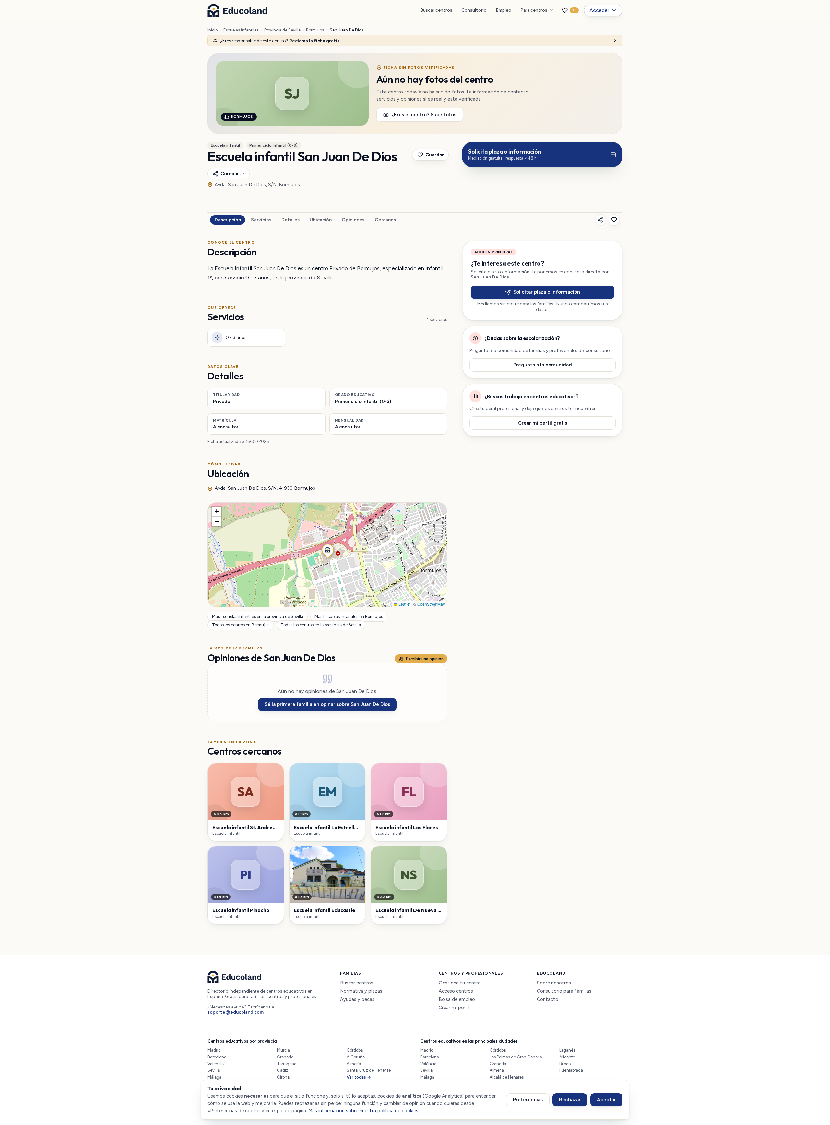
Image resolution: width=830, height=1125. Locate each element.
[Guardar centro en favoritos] (614, 220)
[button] (327, 549)
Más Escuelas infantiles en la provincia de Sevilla (257, 616)
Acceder (599, 10)
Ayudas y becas (357, 999)
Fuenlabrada (571, 1070)
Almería (354, 1063)
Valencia (216, 1063)
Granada (285, 1057)
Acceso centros (456, 991)
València (428, 1063)
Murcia (283, 1050)
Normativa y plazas (361, 991)
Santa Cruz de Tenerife (369, 1070)
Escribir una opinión (425, 658)
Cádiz (282, 1070)
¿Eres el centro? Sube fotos (423, 114)
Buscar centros (436, 10)
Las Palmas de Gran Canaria (516, 1057)
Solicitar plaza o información (546, 292)
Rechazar (570, 1100)
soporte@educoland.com (236, 1012)
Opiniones (353, 220)
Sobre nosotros (554, 983)
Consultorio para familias (564, 991)
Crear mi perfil (454, 1007)
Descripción (228, 220)
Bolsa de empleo (457, 999)
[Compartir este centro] (600, 220)
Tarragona (286, 1063)
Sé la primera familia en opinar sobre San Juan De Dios (327, 704)
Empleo (503, 10)
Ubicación (321, 220)
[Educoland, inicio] (237, 10)
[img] (327, 555)
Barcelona (217, 1057)
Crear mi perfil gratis (542, 423)
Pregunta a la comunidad (542, 365)
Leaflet (403, 604)
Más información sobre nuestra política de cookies (363, 1111)
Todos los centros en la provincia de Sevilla (321, 625)
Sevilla (214, 1070)
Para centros (533, 10)
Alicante (567, 1057)
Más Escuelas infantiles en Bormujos (348, 616)
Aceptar (606, 1100)
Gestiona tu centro (460, 983)
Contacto (547, 999)
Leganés (567, 1050)
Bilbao (565, 1063)
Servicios (261, 220)
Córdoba (355, 1050)
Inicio (213, 30)
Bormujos (315, 30)
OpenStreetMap (431, 604)
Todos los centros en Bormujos (240, 625)
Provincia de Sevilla (282, 30)
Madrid (214, 1050)
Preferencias (528, 1100)
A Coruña (356, 1057)
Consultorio (474, 10)
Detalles (290, 220)
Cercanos (385, 220)
